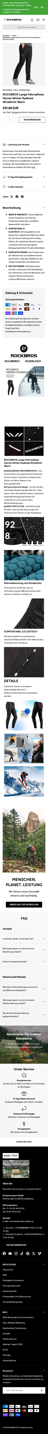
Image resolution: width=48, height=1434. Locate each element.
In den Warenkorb (32, 120)
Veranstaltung (9, 1360)
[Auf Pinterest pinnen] (22, 196)
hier (33, 167)
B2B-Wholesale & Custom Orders (18, 1317)
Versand (15, 112)
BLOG (5, 1349)
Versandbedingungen (13, 1302)
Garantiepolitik (10, 1291)
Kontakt (6, 1333)
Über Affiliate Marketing (14, 1322)
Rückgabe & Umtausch (13, 1280)
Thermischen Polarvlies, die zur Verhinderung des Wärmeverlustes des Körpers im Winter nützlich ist (22, 590)
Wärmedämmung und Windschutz (23, 583)
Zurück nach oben (24, 1141)
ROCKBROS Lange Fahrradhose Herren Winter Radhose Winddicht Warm (23, 463)
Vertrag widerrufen (16, 1245)
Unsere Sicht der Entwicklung (24, 904)
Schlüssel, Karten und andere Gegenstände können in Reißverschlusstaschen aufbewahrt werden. (20, 691)
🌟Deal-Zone (11, 67)
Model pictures (10, 1339)
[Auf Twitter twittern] (11, 196)
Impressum (8, 1269)
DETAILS (11, 681)
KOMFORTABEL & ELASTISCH (20, 631)
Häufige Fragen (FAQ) (12, 1344)
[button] (24, 128)
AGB (5, 1275)
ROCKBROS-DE (13, 1427)
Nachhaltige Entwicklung (14, 1328)
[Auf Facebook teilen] (17, 196)
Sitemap (6, 1355)
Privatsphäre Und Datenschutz (17, 1296)
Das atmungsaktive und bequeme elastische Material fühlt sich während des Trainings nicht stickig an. (23, 639)
